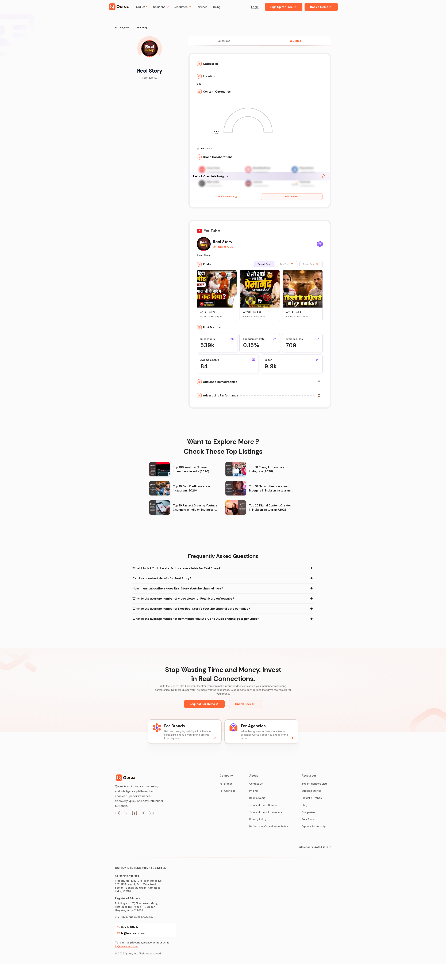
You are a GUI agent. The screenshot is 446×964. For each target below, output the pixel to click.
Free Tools (308, 819)
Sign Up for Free (281, 7)
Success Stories (311, 790)
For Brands (226, 783)
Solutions (159, 7)
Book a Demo (319, 7)
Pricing (216, 7)
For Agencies (227, 790)
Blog (304, 805)
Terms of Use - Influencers (265, 812)
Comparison (309, 812)
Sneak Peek (243, 704)
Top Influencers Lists (315, 783)
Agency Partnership (314, 826)
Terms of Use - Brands (263, 805)
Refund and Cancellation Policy (268, 826)
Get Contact (291, 196)
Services (201, 7)
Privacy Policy (257, 819)
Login (255, 7)
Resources (180, 7)
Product (139, 7)
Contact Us (256, 783)
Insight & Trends (312, 797)
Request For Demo (202, 704)
